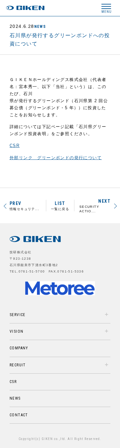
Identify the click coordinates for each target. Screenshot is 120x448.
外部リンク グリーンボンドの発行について (56, 157)
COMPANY (19, 348)
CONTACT (19, 415)
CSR (15, 145)
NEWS (40, 26)
